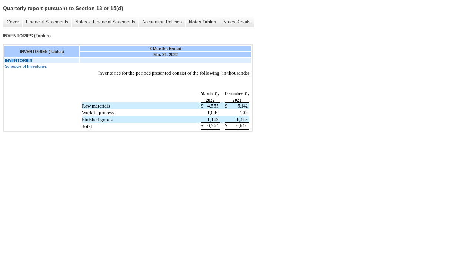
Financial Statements (47, 21)
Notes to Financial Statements (105, 21)
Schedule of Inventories (26, 66)
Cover (13, 21)
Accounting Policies (162, 21)
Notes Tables (202, 21)
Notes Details (236, 21)
